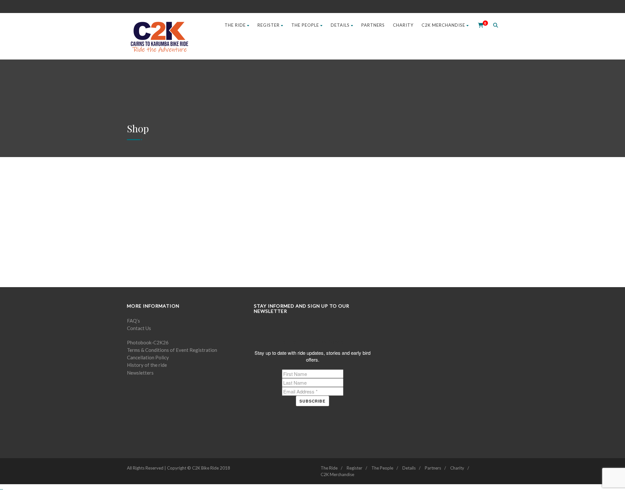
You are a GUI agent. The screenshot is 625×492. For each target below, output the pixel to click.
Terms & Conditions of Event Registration (172, 350)
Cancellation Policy (148, 357)
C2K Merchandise (443, 25)
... (1, 488)
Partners (373, 25)
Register (268, 25)
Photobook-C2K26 (148, 342)
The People (305, 25)
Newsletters (140, 373)
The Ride (235, 25)
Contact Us (139, 328)
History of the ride (147, 365)
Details (340, 25)
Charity (403, 25)
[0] (478, 25)
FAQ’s (133, 321)
